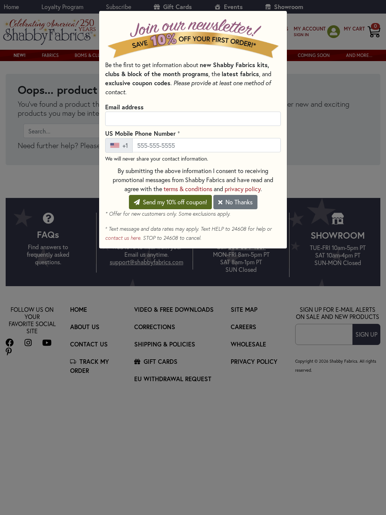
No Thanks (238, 202)
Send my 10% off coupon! (174, 202)
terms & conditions (188, 189)
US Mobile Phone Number (142, 133)
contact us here (122, 238)
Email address (124, 107)
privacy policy (242, 189)
